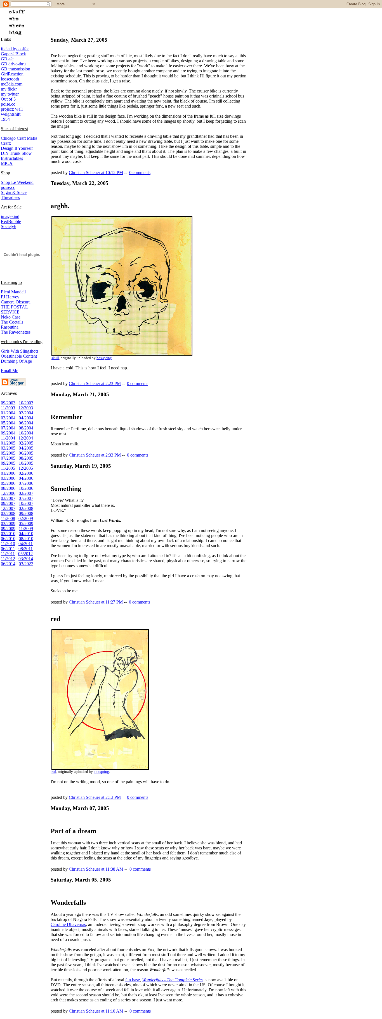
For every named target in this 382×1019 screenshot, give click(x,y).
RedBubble (11, 221)
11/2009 (26, 528)
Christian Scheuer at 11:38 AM (96, 869)
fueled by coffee (15, 48)
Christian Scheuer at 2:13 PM (95, 797)
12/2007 (8, 508)
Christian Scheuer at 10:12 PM (96, 172)
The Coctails (12, 322)
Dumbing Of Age (16, 361)
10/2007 (26, 503)
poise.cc (8, 104)
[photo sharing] (121, 354)
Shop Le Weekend (17, 182)
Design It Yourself (17, 148)
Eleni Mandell (13, 291)
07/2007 (26, 498)
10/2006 (26, 488)
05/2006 (8, 483)
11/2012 (8, 558)
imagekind (10, 216)
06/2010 (8, 538)
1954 (5, 119)
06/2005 (26, 453)
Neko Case (10, 317)
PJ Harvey (10, 296)
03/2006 (8, 478)
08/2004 (26, 428)
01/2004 (8, 412)
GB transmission (15, 68)
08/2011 (25, 548)
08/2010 (26, 538)
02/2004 (26, 412)
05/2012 (25, 553)
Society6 (8, 226)
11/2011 (8, 553)
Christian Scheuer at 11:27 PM (96, 602)
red (53, 772)
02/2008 (26, 508)
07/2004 (8, 428)
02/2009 (25, 518)
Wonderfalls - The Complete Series (172, 979)
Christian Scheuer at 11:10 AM (96, 1011)
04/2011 (25, 543)
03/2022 (26, 563)
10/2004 (26, 433)
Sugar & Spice (14, 192)
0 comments (139, 172)
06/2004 (26, 423)
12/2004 (25, 438)
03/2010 (8, 533)
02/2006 (26, 473)
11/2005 (8, 468)
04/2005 (26, 448)
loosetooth (10, 79)
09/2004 (8, 433)
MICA (7, 163)
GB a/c (7, 58)
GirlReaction (12, 74)
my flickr (9, 89)
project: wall (12, 109)
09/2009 (8, 528)
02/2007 (26, 493)
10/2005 (26, 463)
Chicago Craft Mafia (19, 138)
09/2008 (26, 513)
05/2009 (26, 523)
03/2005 (8, 448)
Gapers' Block (13, 53)
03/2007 (8, 498)
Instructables (12, 158)
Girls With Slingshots (19, 351)
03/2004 (8, 417)
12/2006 (8, 493)
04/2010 (26, 533)
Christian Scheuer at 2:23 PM (95, 383)
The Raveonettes (15, 332)
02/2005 (26, 443)
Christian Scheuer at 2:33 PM (95, 455)
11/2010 (8, 543)
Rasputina (9, 327)
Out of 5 (8, 99)
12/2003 (25, 407)
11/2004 (8, 438)
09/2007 (8, 503)
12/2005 (25, 468)
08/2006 (8, 488)
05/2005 (8, 453)
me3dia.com (11, 84)
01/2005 (8, 443)
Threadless (10, 197)
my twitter (10, 94)
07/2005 (8, 458)
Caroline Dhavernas (68, 924)
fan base (132, 979)
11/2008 (8, 518)
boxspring (104, 358)
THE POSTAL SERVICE (14, 309)
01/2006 (8, 473)
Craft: (6, 143)
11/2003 (8, 407)
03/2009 (8, 523)
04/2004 (26, 417)
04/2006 (26, 478)
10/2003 (26, 402)
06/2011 (8, 548)
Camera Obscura (15, 302)
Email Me (9, 370)
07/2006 (26, 483)
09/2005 (8, 463)
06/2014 (8, 563)
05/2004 (8, 423)
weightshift (10, 114)
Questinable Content (19, 356)
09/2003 (8, 402)
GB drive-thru (13, 63)
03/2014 (25, 558)
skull (55, 358)
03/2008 (8, 513)
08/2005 (26, 458)
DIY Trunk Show (16, 153)
